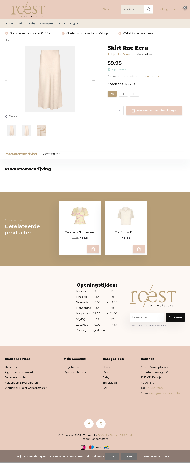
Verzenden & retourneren (21, 382)
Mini (21, 23)
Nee (129, 456)
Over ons (108, 9)
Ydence (149, 54)
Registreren (71, 367)
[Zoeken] (148, 9)
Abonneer (175, 317)
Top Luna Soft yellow (79, 232)
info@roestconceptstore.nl (168, 393)
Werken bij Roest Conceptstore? (26, 388)
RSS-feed (125, 435)
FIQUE (74, 23)
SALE (62, 23)
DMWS (102, 435)
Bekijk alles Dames (120, 54)
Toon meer (149, 76)
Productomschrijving (21, 154)
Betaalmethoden (16, 377)
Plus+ (113, 435)
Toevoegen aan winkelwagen (157, 110)
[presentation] (6, 80)
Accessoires (51, 154)
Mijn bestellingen (75, 372)
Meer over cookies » (156, 456)
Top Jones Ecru (125, 232)
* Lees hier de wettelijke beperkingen (149, 325)
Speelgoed (47, 23)
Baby (32, 23)
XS (112, 93)
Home (9, 40)
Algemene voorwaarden (20, 372)
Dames (9, 23)
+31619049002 (155, 388)
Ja (112, 456)
